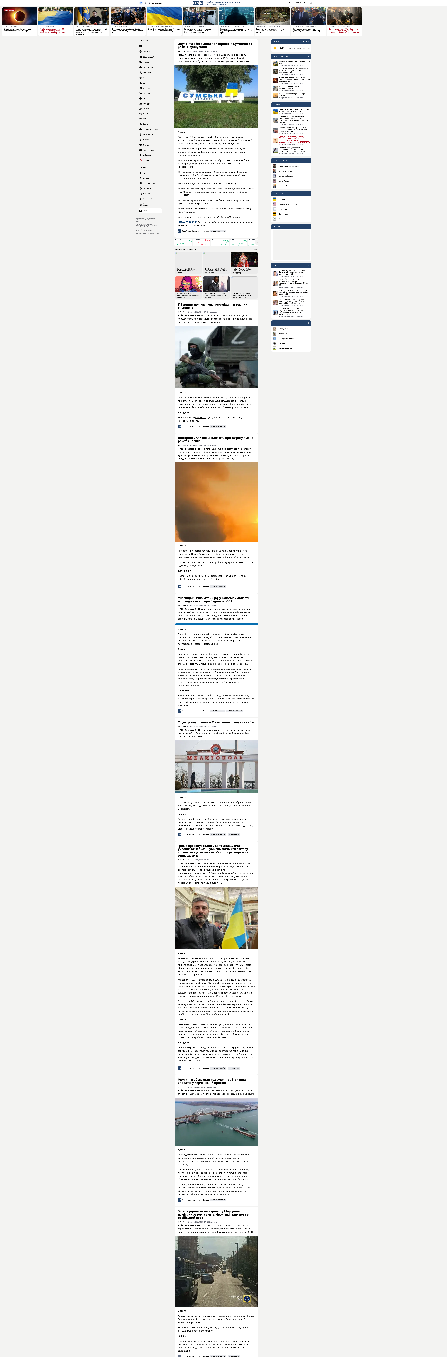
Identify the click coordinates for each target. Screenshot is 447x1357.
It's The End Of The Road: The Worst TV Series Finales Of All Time (216, 271)
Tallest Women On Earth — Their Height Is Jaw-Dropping (244, 271)
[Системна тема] (141, 3)
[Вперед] (257, 242)
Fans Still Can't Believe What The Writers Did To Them (187, 271)
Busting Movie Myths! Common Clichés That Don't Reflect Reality (188, 295)
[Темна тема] (145, 3)
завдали (219, 575)
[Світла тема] (136, 3)
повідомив (240, 695)
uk (305, 3)
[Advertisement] (291, 245)
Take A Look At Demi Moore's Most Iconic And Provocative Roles (243, 295)
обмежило (200, 417)
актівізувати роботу (209, 1341)
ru (311, 3)
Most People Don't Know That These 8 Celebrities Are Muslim (216, 295)
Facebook (238, 618)
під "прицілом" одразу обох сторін (208, 822)
